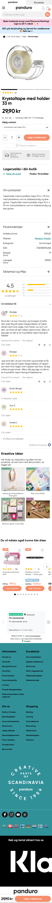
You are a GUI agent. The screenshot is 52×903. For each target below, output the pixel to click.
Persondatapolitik (9, 680)
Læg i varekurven (37, 137)
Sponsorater (7, 749)
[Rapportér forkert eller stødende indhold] (50, 344)
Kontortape (33, 37)
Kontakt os (6, 657)
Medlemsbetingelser (34, 676)
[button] (5, 137)
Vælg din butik (13, 174)
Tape (24, 37)
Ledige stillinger (8, 731)
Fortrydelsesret (32, 721)
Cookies (5, 685)
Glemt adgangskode (34, 671)
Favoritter (6, 671)
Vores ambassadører (10, 721)
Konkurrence (7, 726)
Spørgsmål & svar (9, 666)
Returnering (31, 726)
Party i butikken (8, 740)
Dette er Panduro (9, 712)
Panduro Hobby (43, 238)
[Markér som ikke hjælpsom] (45, 344)
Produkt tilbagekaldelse (12, 690)
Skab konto (30, 666)
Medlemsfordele (32, 680)
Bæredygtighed (8, 717)
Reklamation (31, 731)
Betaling (29, 712)
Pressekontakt (8, 745)
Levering (29, 717)
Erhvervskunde (8, 676)
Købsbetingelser (32, 735)
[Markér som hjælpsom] (39, 344)
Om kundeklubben (33, 657)
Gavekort (30, 740)
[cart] (48, 8)
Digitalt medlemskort (34, 662)
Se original (27, 340)
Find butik (6, 662)
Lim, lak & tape (14, 37)
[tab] (9, 89)
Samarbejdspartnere (10, 735)
